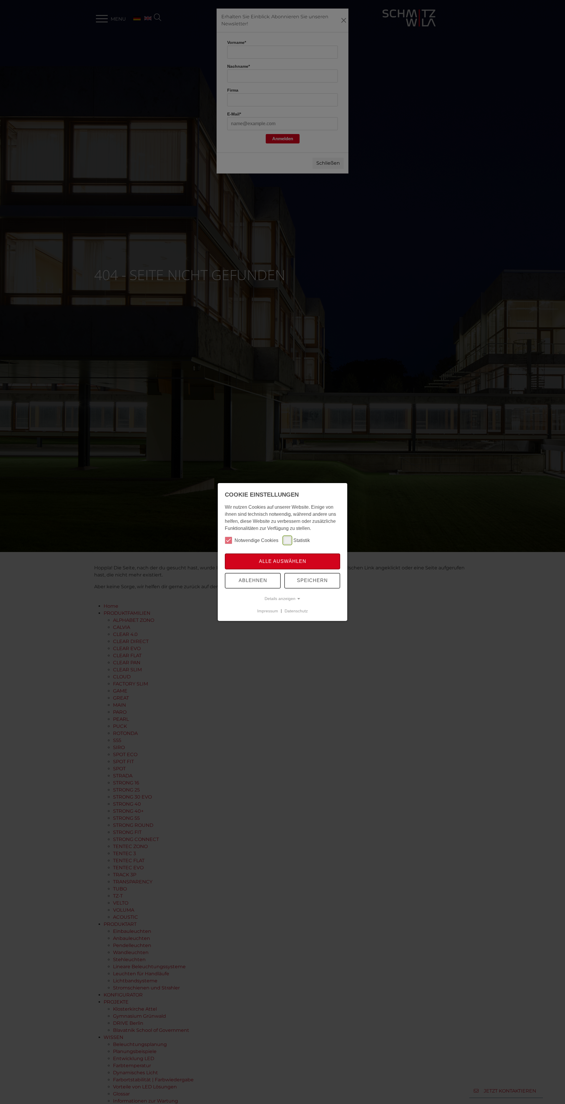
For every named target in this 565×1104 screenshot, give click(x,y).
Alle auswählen (282, 561)
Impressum (267, 610)
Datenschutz (296, 610)
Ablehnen (253, 580)
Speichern (312, 580)
